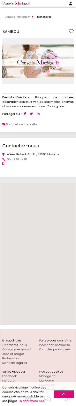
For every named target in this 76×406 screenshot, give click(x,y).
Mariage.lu (46, 380)
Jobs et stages (13, 354)
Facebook (9, 376)
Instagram (9, 380)
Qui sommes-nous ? (17, 349)
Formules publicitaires (55, 349)
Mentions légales (14, 363)
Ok (64, 394)
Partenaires (10, 358)
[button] (70, 42)
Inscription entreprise (54, 345)
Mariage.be (47, 376)
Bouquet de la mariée (22, 124)
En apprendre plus (32, 401)
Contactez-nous (14, 345)
